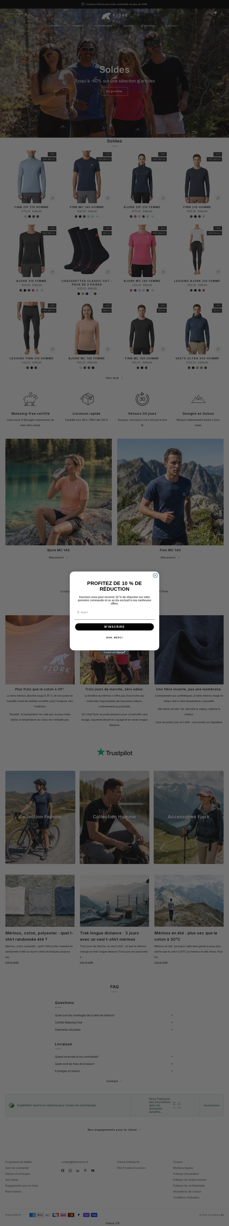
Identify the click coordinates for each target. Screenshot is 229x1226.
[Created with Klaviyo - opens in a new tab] (114, 652)
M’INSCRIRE (114, 626)
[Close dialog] (155, 575)
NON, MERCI (114, 637)
